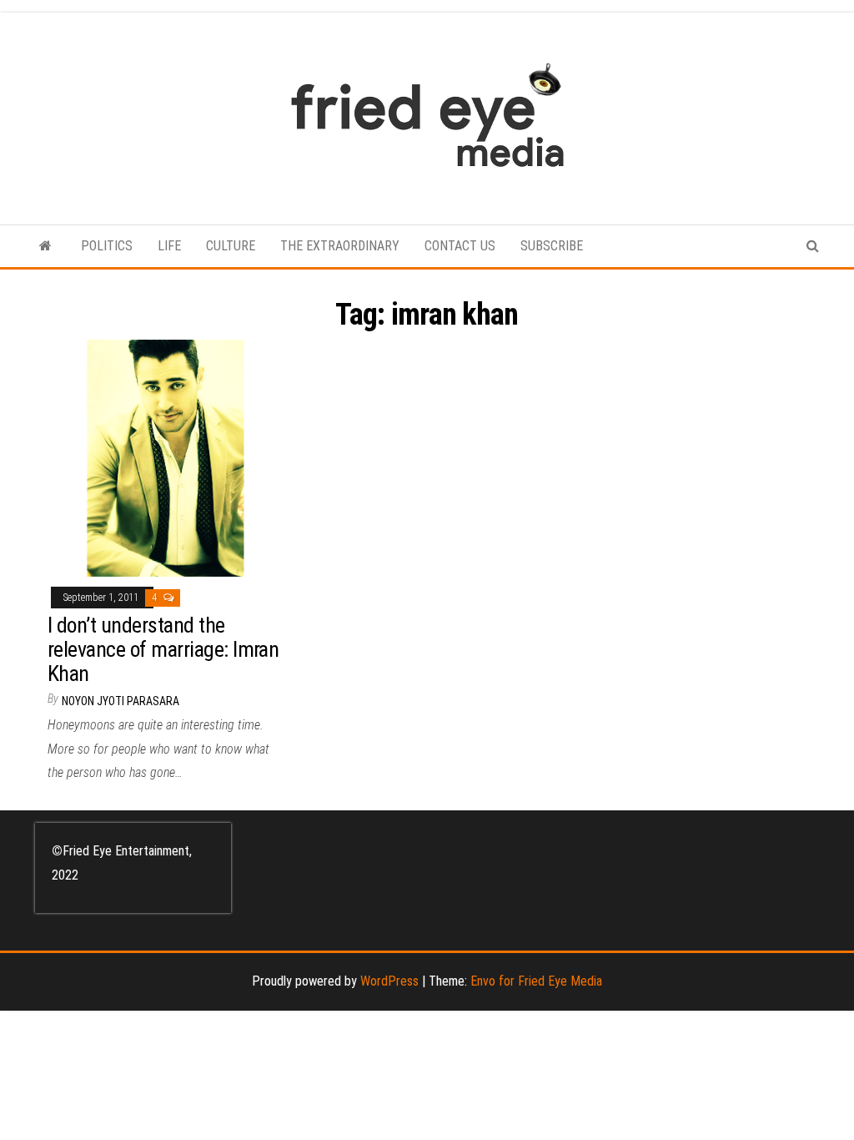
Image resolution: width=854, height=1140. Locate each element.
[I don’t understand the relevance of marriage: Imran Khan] (166, 457)
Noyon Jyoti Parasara (120, 701)
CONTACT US (459, 246)
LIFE (169, 246)
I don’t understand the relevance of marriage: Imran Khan (163, 649)
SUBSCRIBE (551, 246)
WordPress (389, 981)
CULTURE (230, 246)
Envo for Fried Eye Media (536, 981)
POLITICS (107, 246)
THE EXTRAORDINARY (339, 246)
